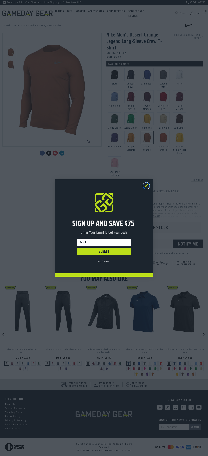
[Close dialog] (146, 186)
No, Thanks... (104, 261)
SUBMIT (104, 251)
